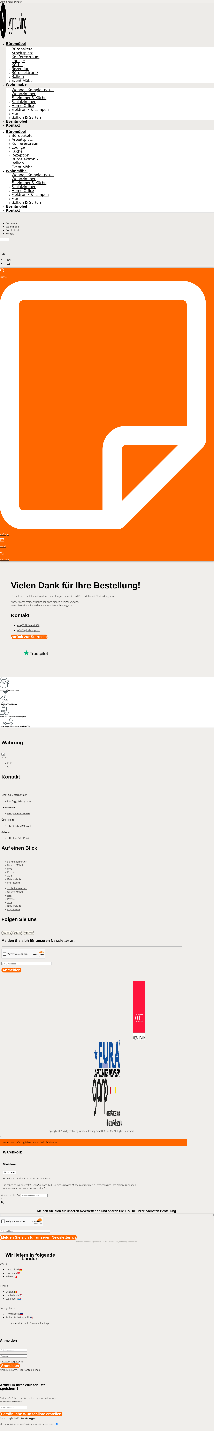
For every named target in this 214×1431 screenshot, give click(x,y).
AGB (9, 875)
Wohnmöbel (17, 84)
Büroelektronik (25, 72)
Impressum (13, 882)
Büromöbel (16, 44)
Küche (17, 64)
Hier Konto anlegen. (29, 1369)
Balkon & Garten (26, 117)
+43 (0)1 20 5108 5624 (19, 825)
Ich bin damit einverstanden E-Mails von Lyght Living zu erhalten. (27, 1424)
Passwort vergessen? (11, 1361)
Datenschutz (14, 879)
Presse (11, 872)
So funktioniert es (17, 861)
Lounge (18, 60)
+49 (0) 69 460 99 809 (28, 625)
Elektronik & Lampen (30, 109)
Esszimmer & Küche (29, 97)
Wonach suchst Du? (11, 1195)
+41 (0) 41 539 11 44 (18, 838)
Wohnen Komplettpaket (33, 89)
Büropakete (22, 48)
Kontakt (13, 125)
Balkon (18, 76)
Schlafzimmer (24, 101)
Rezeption (20, 68)
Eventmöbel (16, 121)
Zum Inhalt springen (11, 1)
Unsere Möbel (15, 865)
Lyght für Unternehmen (14, 794)
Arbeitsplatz (22, 52)
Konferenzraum (25, 56)
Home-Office (23, 105)
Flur (15, 113)
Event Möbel (23, 80)
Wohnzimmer (24, 93)
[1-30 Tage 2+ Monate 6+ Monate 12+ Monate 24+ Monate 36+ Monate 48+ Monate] (9, 1172)
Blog (9, 868)
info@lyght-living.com (28, 630)
